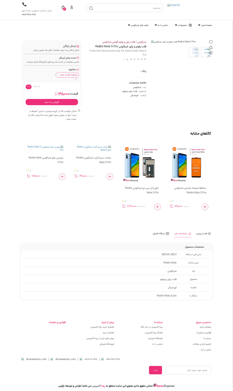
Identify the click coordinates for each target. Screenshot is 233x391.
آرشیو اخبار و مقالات (202, 344)
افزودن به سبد (52, 102)
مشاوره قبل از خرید (68, 74)
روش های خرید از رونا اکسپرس (100, 338)
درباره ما (207, 338)
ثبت (155, 370)
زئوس (61, 386)
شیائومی (141, 42)
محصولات (182, 25)
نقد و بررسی (202, 233)
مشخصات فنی (181, 233)
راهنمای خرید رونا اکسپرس (102, 327)
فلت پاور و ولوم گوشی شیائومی (119, 42)
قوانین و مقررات (203, 332)
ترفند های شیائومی (139, 25)
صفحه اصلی (206, 25)
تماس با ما (162, 25)
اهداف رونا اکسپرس (154, 332)
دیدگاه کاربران (159, 233)
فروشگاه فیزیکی (155, 338)
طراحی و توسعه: (72, 386)
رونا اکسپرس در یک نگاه (152, 327)
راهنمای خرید (205, 327)
